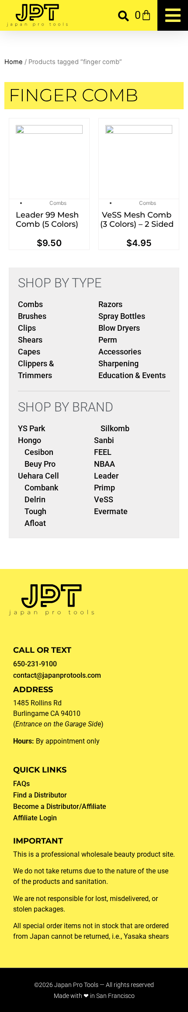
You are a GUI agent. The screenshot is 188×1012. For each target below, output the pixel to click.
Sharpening (118, 363)
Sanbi (104, 440)
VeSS (103, 499)
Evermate (111, 511)
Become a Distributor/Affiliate (59, 806)
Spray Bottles (121, 316)
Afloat (35, 523)
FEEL (102, 452)
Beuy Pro (40, 463)
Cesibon (38, 452)
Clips (27, 328)
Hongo (29, 440)
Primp (104, 487)
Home (13, 62)
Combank (41, 487)
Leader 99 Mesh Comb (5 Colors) (47, 219)
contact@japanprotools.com (57, 675)
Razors (110, 304)
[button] (123, 15)
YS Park (31, 428)
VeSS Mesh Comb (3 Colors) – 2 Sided (137, 219)
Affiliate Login (35, 818)
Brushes (32, 316)
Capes (29, 351)
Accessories (119, 351)
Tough (35, 511)
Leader (106, 475)
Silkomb (115, 428)
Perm (107, 339)
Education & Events (132, 375)
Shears (30, 339)
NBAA (104, 463)
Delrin (34, 499)
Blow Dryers (119, 328)
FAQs (21, 784)
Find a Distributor (40, 795)
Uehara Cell (38, 475)
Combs (57, 203)
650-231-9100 (35, 664)
